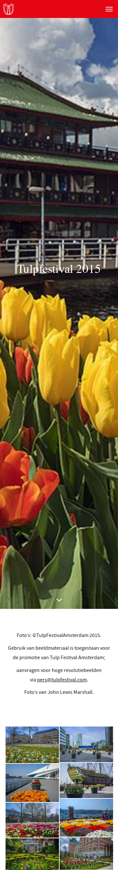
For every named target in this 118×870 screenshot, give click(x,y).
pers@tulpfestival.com (62, 680)
